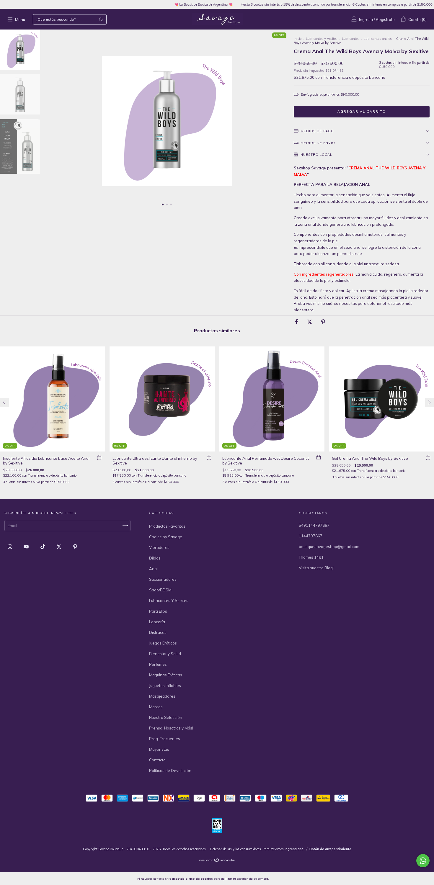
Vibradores (159, 547)
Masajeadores (162, 696)
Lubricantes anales (378, 39)
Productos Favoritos (167, 526)
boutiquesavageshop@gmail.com (329, 546)
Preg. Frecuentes (164, 738)
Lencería (157, 621)
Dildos (155, 558)
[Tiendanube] (217, 860)
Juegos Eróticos (163, 643)
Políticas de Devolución (170, 770)
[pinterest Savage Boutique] (75, 546)
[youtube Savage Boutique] (26, 546)
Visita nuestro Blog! (316, 567)
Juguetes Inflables (165, 685)
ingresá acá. (294, 849)
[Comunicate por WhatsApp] (423, 860)
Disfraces (158, 632)
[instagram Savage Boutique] (10, 546)
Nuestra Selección (165, 717)
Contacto (157, 760)
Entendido (285, 878)
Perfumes (158, 664)
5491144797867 (314, 525)
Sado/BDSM (160, 590)
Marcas (156, 706)
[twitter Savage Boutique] (59, 546)
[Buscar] (101, 19)
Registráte (385, 19)
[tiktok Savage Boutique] (43, 546)
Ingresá (366, 19)
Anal (153, 568)
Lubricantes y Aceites (321, 39)
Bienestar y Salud (165, 653)
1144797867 (310, 536)
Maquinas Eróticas (165, 675)
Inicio (297, 39)
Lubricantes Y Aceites (168, 600)
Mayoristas (159, 749)
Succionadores (163, 579)
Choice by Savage (165, 536)
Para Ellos (158, 611)
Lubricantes (350, 39)
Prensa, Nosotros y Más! (171, 728)
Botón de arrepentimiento (330, 849)
